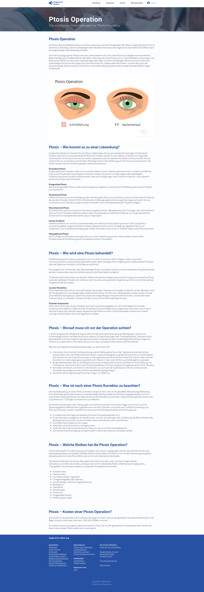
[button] (137, 3)
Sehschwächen (80, 563)
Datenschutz (106, 581)
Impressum (96, 581)
